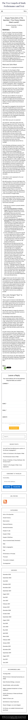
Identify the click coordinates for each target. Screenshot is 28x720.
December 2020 (7, 610)
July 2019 (5, 659)
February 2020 (6, 639)
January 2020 (6, 643)
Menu (25, 11)
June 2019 (5, 662)
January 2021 (6, 607)
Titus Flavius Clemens (12, 208)
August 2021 (6, 594)
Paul (4, 550)
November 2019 (7, 649)
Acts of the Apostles (8, 514)
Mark (4, 544)
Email (5, 410)
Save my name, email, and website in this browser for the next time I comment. (14, 424)
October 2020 (6, 613)
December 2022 (7, 574)
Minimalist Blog (14, 718)
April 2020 (5, 633)
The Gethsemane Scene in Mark (11, 456)
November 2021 (7, 587)
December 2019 (7, 646)
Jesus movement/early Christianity (11, 540)
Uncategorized (6, 563)
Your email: (6, 478)
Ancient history (7, 517)
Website (5, 417)
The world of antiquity (8, 560)
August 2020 (6, 620)
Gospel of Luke (6, 530)
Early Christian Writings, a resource (11, 682)
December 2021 (7, 584)
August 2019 (6, 656)
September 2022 (7, 577)
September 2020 (7, 617)
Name (4, 403)
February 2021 (6, 604)
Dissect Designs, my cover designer (12, 705)
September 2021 (7, 590)
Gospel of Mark (6, 534)
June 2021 (5, 600)
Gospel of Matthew (8, 537)
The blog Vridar (6, 673)
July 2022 (5, 581)
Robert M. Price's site (8, 698)
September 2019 (7, 652)
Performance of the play (9, 553)
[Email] (5, 368)
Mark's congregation (8, 547)
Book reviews (6, 521)
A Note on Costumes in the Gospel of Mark (13, 453)
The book (5, 557)
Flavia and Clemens (7, 524)
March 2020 (6, 636)
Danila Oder (14, 27)
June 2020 (5, 626)
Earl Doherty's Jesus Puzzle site (11, 701)
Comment (6, 383)
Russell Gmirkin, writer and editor (11, 685)
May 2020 (5, 630)
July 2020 (5, 623)
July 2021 (5, 597)
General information (8, 527)
